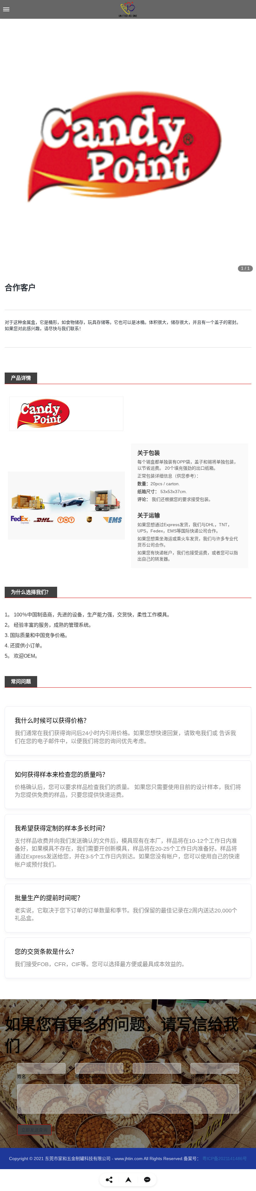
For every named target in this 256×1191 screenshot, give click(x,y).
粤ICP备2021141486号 (224, 1158)
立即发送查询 (34, 1129)
